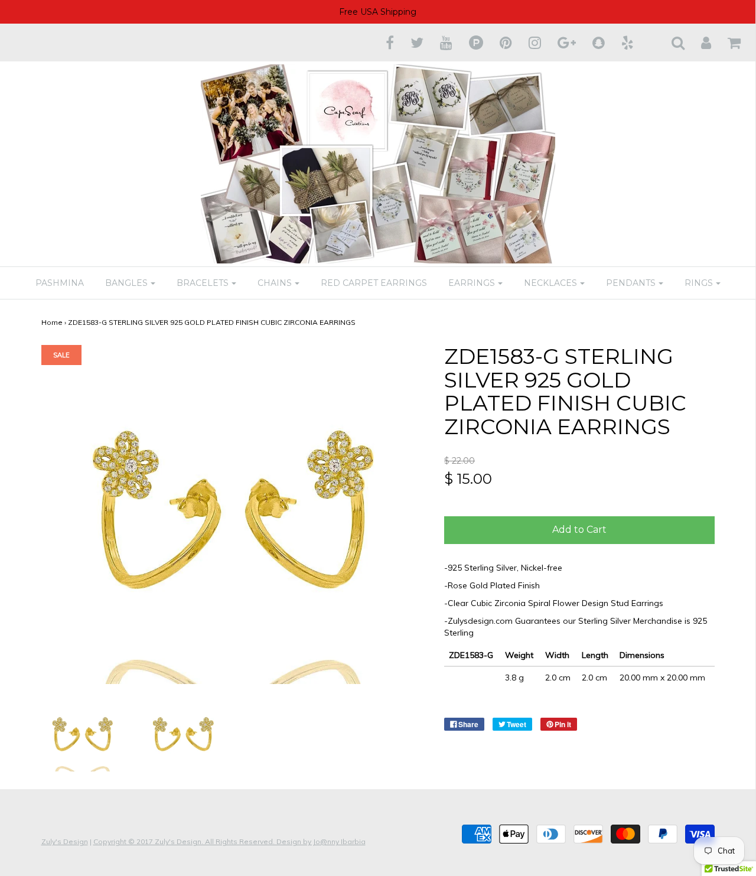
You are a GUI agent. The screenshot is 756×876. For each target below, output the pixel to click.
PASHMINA (59, 283)
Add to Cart (579, 529)
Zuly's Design (64, 841)
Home (52, 322)
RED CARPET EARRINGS (374, 283)
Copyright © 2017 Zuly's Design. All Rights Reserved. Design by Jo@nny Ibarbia (229, 841)
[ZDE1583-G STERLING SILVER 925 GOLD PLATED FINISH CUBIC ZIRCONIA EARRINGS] (83, 734)
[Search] (671, 42)
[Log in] (698, 42)
